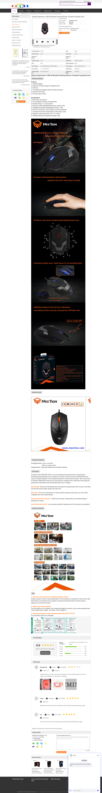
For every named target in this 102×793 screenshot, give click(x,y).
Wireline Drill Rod (16, 27)
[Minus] (98, 755)
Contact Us (57, 10)
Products (21, 10)
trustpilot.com (45, 670)
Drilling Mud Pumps (16, 45)
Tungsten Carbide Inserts (17, 34)
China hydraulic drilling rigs (30, 791)
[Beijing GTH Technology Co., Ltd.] (20, 5)
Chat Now (65, 10)
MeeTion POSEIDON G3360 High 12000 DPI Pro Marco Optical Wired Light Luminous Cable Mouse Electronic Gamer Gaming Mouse (49, 772)
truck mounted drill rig (39, 728)
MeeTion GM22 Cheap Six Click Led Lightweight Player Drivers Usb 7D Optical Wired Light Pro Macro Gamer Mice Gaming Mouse (37, 773)
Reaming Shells (15, 37)
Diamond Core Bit (16, 42)
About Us (29, 10)
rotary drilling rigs (58, 728)
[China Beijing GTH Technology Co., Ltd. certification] (16, 52)
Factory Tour (37, 10)
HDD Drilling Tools (16, 32)
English (88, 1)
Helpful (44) (45, 701)
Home (14, 10)
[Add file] (70, 790)
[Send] (98, 790)
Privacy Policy (20, 791)
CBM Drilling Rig (24, 13)
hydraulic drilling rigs (49, 728)
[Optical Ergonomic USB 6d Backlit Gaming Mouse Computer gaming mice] (44, 27)
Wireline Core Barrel (16, 40)
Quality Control (47, 10)
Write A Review (45, 653)
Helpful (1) (57, 670)
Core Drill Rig (15, 19)
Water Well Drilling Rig (17, 29)
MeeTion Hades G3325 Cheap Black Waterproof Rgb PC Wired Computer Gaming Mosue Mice (61, 771)
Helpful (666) (45, 718)
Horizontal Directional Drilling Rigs (19, 21)
